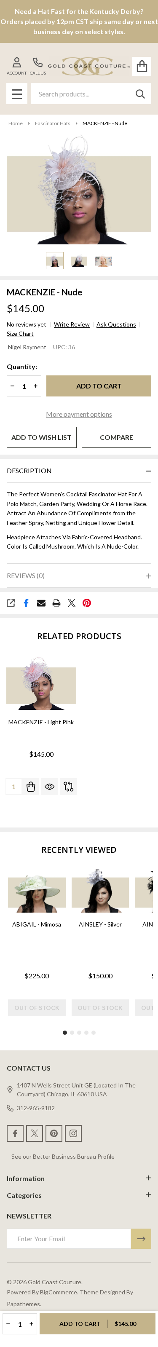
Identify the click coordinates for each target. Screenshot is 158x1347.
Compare (116, 437)
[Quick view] (49, 786)
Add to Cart (99, 386)
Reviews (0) (26, 575)
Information (26, 1178)
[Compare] (68, 786)
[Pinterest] (87, 603)
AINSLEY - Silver (100, 924)
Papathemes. (24, 1303)
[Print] (56, 603)
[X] (71, 603)
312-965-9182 (36, 1107)
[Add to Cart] (30, 786)
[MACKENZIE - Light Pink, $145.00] (41, 683)
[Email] (41, 603)
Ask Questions (116, 324)
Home (15, 123)
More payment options (79, 414)
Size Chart (20, 334)
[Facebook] (26, 603)
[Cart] (141, 66)
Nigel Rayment (27, 347)
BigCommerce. (59, 1292)
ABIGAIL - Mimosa (36, 924)
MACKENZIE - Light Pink (41, 722)
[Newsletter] (141, 1239)
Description (29, 470)
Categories (24, 1195)
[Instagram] (73, 1133)
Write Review (72, 324)
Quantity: (22, 366)
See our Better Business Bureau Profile (63, 1156)
